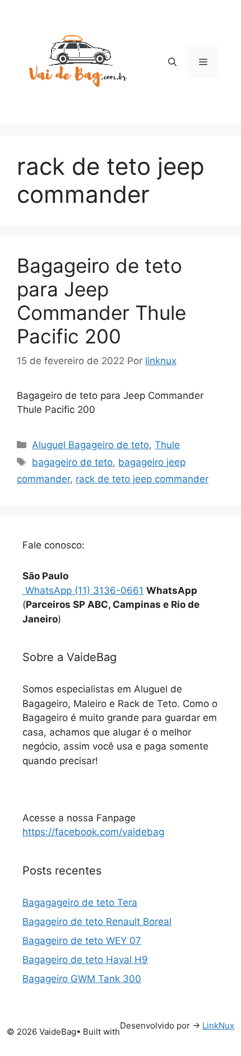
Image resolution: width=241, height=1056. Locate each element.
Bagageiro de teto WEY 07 (81, 940)
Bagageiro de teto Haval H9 (85, 959)
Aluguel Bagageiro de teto (90, 444)
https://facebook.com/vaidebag (93, 832)
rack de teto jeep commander (142, 479)
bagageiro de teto (72, 462)
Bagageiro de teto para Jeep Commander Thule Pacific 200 (101, 301)
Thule (167, 444)
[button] (172, 62)
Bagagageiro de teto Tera (79, 902)
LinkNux (218, 1025)
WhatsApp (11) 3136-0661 (82, 590)
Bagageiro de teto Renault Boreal (97, 921)
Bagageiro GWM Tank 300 (81, 978)
